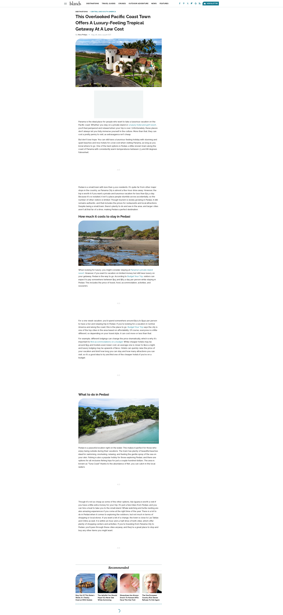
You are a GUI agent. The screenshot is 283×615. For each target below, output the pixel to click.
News (154, 4)
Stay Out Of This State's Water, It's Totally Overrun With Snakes (85, 597)
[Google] (196, 4)
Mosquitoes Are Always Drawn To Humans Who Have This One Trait (129, 597)
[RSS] (200, 4)
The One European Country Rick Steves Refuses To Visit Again (151, 597)
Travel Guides (108, 4)
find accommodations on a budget (107, 342)
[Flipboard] (192, 4)
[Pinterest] (184, 4)
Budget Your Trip (135, 276)
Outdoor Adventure (138, 4)
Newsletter (212, 3)
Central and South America (103, 11)
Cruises (122, 4)
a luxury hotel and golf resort (142, 125)
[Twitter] (188, 4)
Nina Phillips (82, 35)
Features (164, 4)
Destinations (92, 4)
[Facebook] (180, 4)
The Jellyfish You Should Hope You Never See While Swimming (107, 597)
